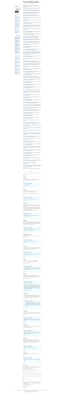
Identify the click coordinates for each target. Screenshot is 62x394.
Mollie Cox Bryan (25, 41)
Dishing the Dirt (34, 22)
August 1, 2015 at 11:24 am (25, 178)
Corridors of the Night (29, 138)
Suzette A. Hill (24, 81)
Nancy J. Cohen (25, 58)
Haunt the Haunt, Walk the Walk (31, 141)
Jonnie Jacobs (25, 89)
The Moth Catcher (29, 46)
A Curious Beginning (30, 143)
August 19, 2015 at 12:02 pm (25, 246)
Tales (27, 157)
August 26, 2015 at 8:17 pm (26, 282)
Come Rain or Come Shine (29, 99)
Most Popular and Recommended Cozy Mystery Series (17, 25)
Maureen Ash (24, 17)
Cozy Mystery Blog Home (28, 390)
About (46, 390)
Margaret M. (24, 203)
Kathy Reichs (24, 146)
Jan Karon (24, 99)
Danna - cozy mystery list (27, 183)
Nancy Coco (24, 51)
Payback (28, 89)
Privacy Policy (40, 390)
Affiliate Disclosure (23, 390)
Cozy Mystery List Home (17, 390)
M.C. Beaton (24, 22)
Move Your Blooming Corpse (30, 86)
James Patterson (25, 130)
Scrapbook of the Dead (30, 41)
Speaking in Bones (29, 146)
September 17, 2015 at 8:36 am (27, 301)
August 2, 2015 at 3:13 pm (26, 214)
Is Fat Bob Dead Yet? (30, 71)
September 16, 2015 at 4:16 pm (26, 331)
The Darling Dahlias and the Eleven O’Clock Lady (34, 12)
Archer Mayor (24, 117)
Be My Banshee (38, 104)
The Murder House (33, 130)
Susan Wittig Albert (25, 12)
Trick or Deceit (30, 76)
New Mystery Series (17, 21)
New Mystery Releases (18, 20)
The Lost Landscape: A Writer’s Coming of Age (34, 127)
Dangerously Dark (29, 109)
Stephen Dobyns (25, 71)
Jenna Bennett (25, 36)
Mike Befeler (24, 31)
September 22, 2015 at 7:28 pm (26, 358)
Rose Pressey (25, 141)
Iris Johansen (24, 94)
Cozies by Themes (17, 19)
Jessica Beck (24, 25)
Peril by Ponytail (29, 58)
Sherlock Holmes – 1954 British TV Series (17, 59)
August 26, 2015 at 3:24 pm (25, 274)
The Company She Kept (30, 117)
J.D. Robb (24, 149)
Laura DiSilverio (25, 68)
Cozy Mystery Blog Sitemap (35, 390)
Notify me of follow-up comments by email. (28, 384)
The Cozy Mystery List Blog (31, 2)
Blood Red (29, 152)
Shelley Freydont (25, 76)
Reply (24, 181)
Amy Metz (24, 122)
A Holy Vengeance (29, 17)
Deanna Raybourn (25, 143)
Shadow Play (28, 94)
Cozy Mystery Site (17, 16)
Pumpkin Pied (29, 112)
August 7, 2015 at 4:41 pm (26, 228)
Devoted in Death (33, 149)
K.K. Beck (24, 28)
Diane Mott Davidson (25, 63)
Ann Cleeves (24, 46)
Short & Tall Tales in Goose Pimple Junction (31, 122)
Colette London (25, 109)
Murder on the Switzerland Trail (30, 31)
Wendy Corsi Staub (25, 152)
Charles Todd (24, 157)
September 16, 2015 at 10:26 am (26, 325)
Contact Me (43, 390)
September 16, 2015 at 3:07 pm (27, 294)
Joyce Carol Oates (25, 127)
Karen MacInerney (25, 112)
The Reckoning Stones (37, 68)
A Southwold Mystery (29, 81)
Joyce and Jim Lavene (26, 104)
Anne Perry (24, 138)
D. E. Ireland (24, 86)
